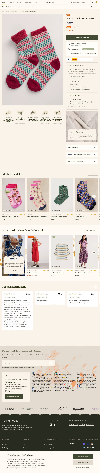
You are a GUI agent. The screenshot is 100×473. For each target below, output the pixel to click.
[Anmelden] (92, 2)
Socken (20, 11)
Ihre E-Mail (8, 363)
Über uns (93, 6)
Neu (3, 6)
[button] (94, 196)
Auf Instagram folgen (13, 396)
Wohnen (19, 2)
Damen (4, 2)
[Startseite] (50, 2)
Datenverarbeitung (28, 367)
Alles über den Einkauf (20, 123)
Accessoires (18, 6)
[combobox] (81, 2)
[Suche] (79, 2)
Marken (27, 6)
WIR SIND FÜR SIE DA (57, 123)
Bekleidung (9, 6)
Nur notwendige (83, 462)
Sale (33, 6)
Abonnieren (51, 363)
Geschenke (28, 2)
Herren (12, 2)
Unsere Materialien (45, 123)
